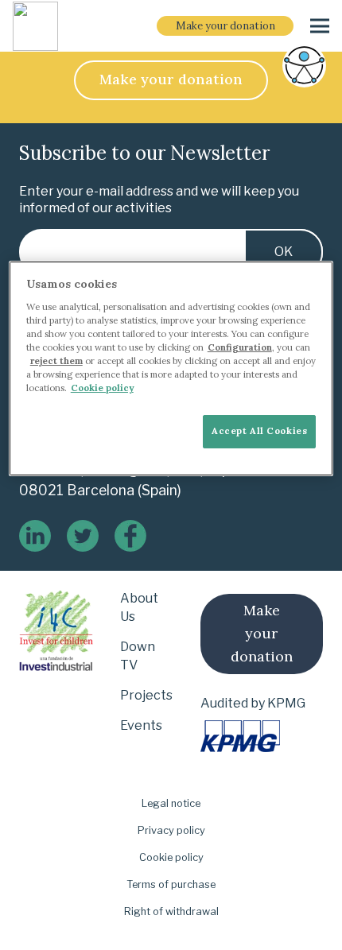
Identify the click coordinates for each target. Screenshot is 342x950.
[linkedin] (35, 536)
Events (141, 725)
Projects (146, 695)
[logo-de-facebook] (130, 536)
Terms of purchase (171, 884)
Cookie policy (171, 857)
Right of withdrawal (171, 911)
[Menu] (320, 26)
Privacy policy (171, 830)
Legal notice (171, 803)
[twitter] (83, 536)
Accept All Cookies (259, 430)
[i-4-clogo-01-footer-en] (35, 26)
